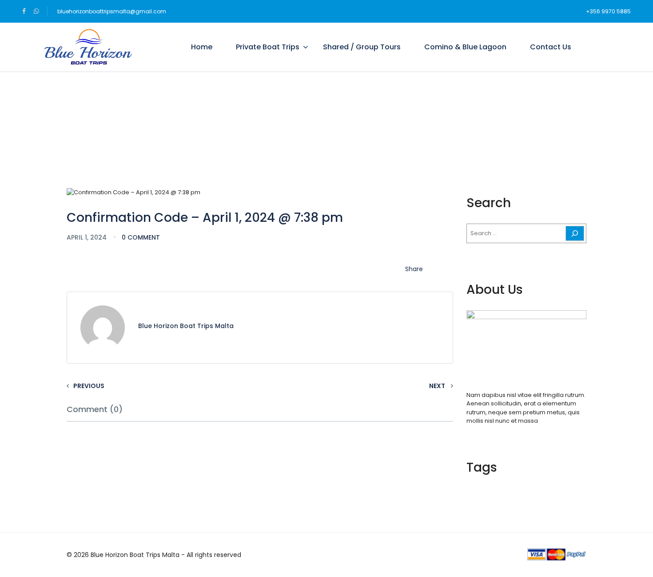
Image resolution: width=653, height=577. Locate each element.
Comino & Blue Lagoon (465, 47)
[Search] (574, 233)
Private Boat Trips (267, 47)
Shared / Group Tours (362, 47)
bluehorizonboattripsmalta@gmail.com (111, 11)
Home (201, 47)
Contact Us (550, 47)
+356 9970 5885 (608, 11)
